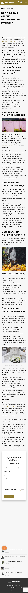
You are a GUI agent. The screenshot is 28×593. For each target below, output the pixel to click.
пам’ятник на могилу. (8, 41)
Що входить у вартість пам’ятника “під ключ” (15, 556)
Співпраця (14, 591)
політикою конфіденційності (15, 491)
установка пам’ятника (9, 145)
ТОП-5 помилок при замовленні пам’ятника (15, 567)
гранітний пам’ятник (8, 406)
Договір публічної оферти (14, 585)
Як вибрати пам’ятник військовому (13, 561)
